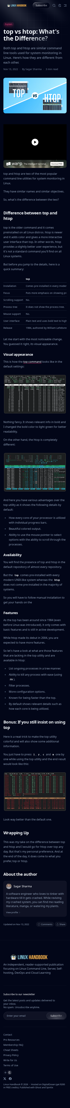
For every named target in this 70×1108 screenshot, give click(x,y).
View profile (12, 912)
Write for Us (10, 1060)
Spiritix (49, 1087)
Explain (8, 24)
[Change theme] (60, 5)
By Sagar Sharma (32, 69)
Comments (46, 924)
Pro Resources (11, 1039)
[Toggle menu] (65, 5)
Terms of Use (10, 1065)
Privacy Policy (11, 1055)
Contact (7, 1034)
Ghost (38, 1087)
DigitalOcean (48, 1084)
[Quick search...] (54, 5)
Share (62, 924)
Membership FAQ (13, 1044)
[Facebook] (10, 1079)
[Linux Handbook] (16, 5)
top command (32, 362)
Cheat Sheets (10, 1050)
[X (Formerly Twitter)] (5, 1079)
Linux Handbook (11, 1084)
